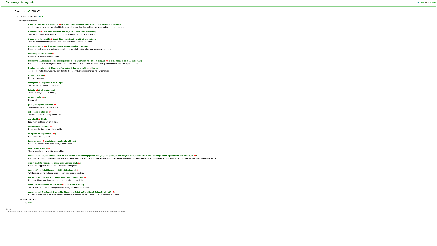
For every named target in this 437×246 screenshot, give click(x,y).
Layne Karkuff (121, 211)
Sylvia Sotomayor (46, 211)
